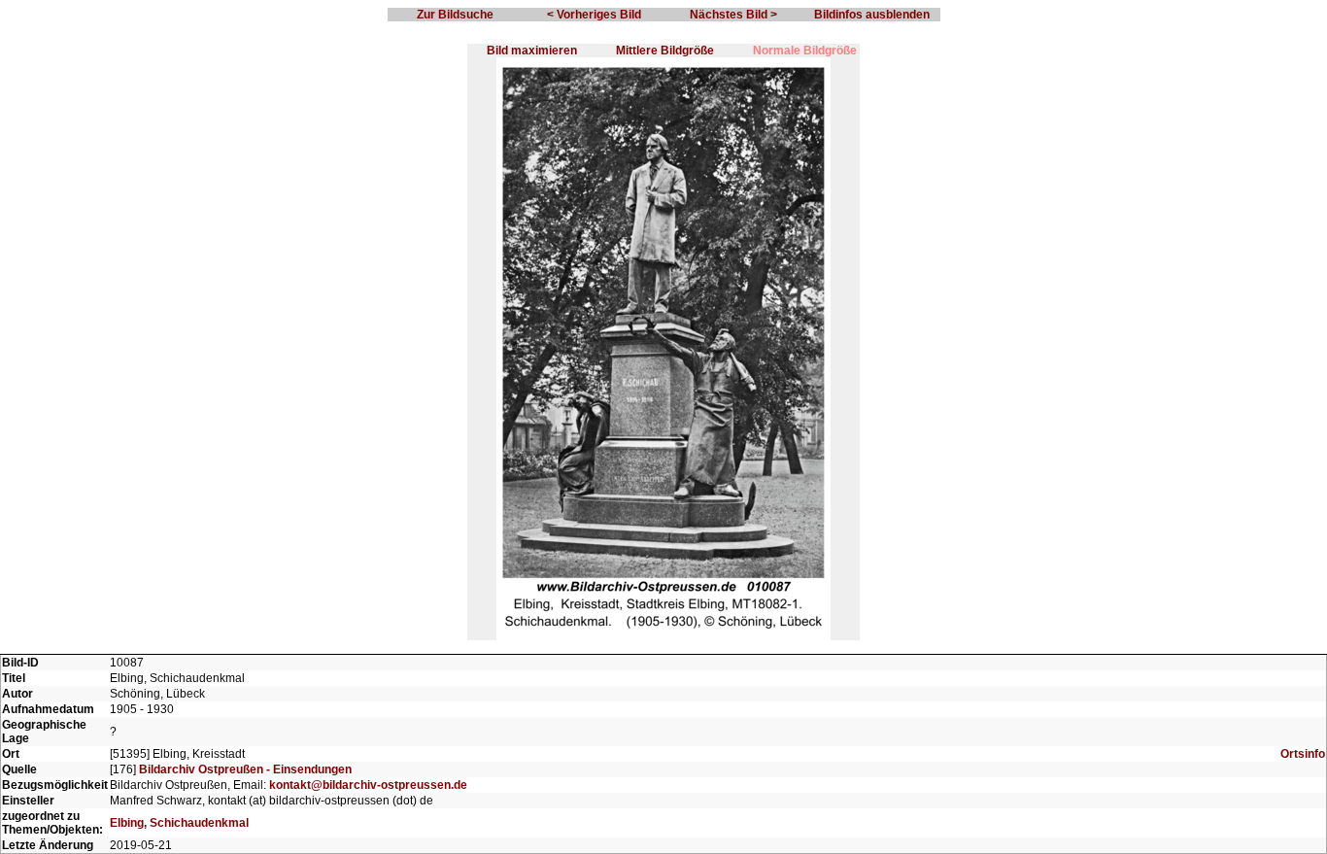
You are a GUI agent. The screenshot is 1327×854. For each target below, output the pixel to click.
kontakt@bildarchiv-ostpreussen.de (368, 785)
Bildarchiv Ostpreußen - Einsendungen (245, 769)
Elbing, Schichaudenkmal (179, 823)
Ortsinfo (1302, 754)
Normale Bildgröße (805, 50)
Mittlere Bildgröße (665, 50)
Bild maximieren (532, 50)
